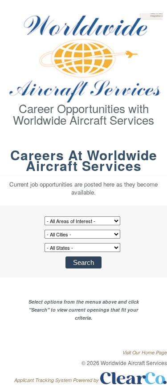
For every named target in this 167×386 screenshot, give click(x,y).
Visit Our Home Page (144, 352)
